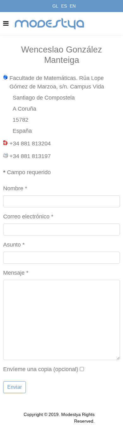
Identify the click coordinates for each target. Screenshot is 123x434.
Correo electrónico (28, 216)
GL (55, 6)
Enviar (14, 387)
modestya (50, 23)
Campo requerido (27, 172)
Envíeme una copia (27, 369)
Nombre (15, 188)
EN (73, 6)
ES (64, 6)
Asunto (14, 244)
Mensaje (15, 273)
